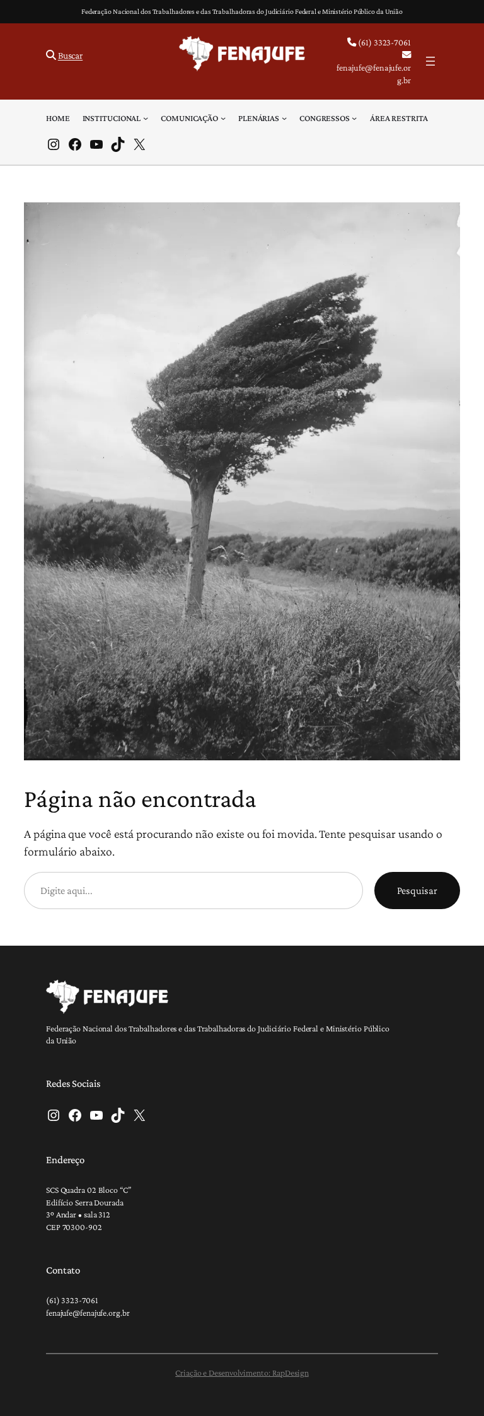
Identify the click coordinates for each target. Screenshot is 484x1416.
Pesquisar (417, 891)
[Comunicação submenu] (223, 117)
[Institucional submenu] (145, 117)
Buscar (70, 55)
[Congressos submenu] (354, 117)
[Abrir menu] (430, 61)
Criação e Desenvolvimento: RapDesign (241, 1372)
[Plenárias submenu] (284, 117)
